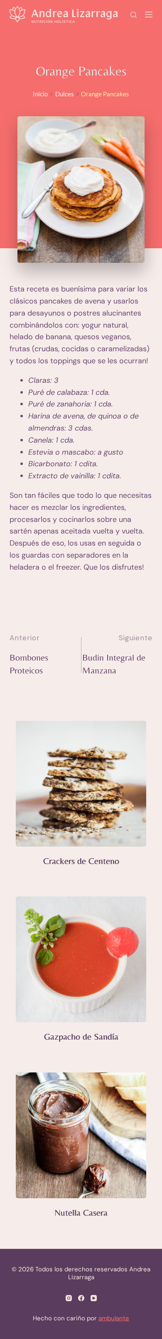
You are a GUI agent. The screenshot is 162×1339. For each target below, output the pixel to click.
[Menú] (148, 14)
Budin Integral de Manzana (113, 664)
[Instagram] (69, 1298)
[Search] (133, 15)
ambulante (113, 1318)
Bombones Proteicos (29, 664)
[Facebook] (81, 1298)
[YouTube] (94, 1298)
